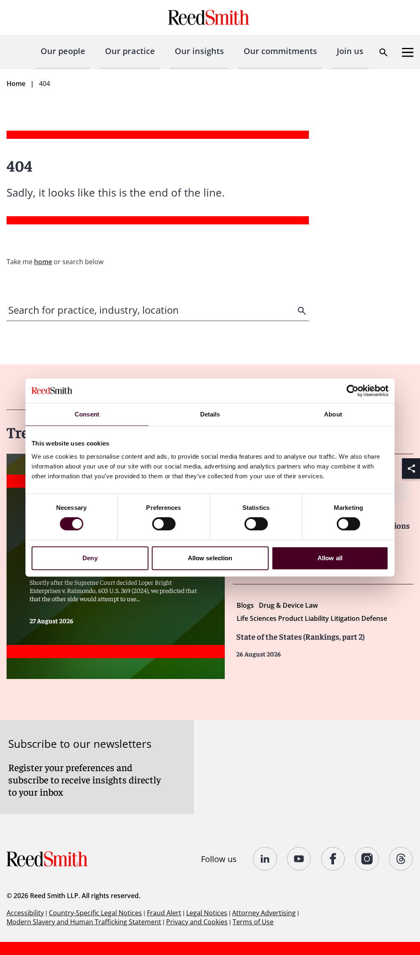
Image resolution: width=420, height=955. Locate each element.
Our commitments (280, 51)
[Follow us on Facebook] (333, 859)
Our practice (130, 51)
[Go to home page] (209, 17)
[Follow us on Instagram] (367, 859)
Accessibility (25, 912)
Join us (350, 51)
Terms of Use (253, 921)
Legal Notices (206, 912)
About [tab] (333, 414)
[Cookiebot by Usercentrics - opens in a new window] (352, 391)
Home (16, 83)
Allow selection (210, 557)
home (43, 261)
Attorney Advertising (264, 912)
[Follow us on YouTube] (299, 859)
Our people (63, 51)
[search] (303, 311)
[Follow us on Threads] (401, 859)
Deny (89, 557)
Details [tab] (210, 414)
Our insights (199, 51)
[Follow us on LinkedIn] (265, 859)
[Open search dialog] (383, 52)
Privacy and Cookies (197, 921)
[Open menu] (407, 52)
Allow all (329, 557)
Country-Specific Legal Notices (95, 912)
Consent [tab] (87, 414)
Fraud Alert (164, 912)
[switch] (164, 523)
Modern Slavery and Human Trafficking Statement (84, 921)
